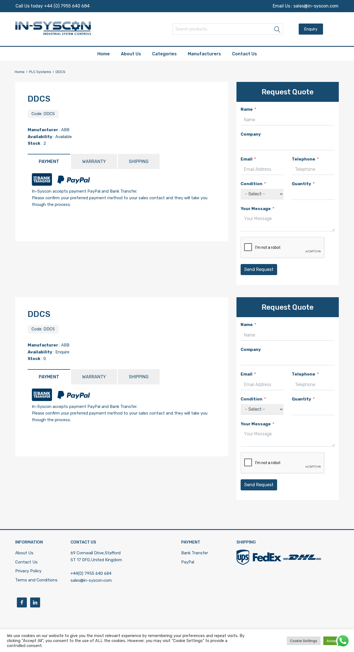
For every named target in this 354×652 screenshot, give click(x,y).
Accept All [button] (335, 641)
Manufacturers (204, 53)
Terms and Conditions (36, 580)
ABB (65, 129)
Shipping (139, 161)
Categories (164, 53)
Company (251, 134)
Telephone (303, 159)
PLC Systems (40, 72)
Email (247, 159)
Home (103, 53)
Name (247, 109)
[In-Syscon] (53, 33)
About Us (131, 53)
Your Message (256, 208)
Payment (49, 161)
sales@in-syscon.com (316, 6)
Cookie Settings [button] (303, 641)
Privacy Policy (28, 570)
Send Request (259, 269)
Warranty (94, 161)
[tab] (49, 161)
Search (277, 30)
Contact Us (244, 53)
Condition (251, 183)
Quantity (301, 183)
